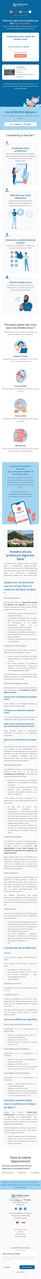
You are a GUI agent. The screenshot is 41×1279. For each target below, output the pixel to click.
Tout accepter (27, 1267)
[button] (20, 47)
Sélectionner (20, 56)
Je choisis (6, 1267)
